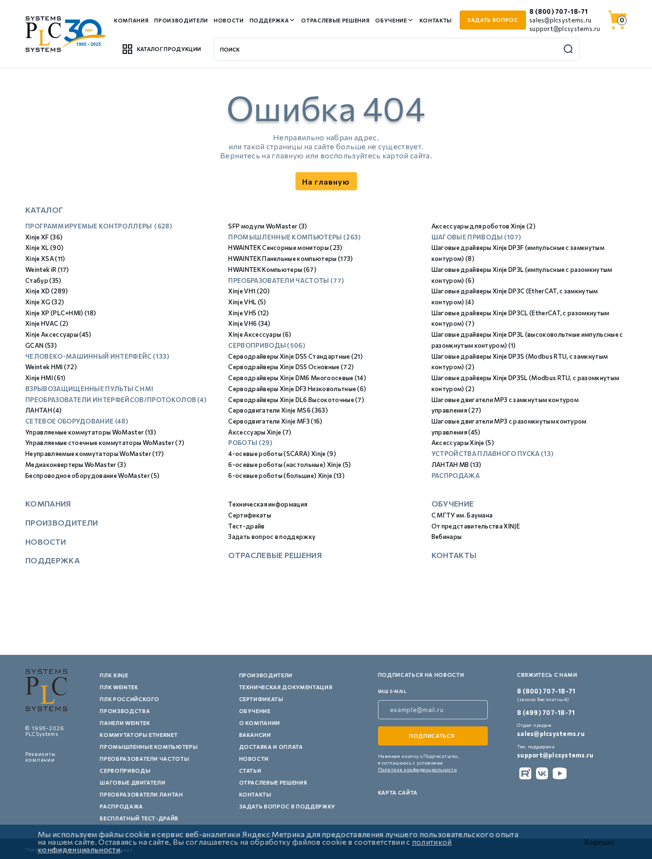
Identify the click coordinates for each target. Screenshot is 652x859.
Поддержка (269, 20)
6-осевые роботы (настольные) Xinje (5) (289, 464)
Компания (131, 20)
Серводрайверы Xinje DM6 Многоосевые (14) (297, 378)
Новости (229, 20)
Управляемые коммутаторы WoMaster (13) (90, 432)
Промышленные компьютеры (149, 747)
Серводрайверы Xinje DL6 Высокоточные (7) (296, 400)
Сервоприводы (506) (266, 345)
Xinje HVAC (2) (46, 323)
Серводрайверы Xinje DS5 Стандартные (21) (295, 356)
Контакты (436, 20)
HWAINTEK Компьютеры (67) (272, 269)
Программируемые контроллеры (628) (98, 226)
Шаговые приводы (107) (476, 237)
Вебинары (446, 536)
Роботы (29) (250, 442)
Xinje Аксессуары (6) (259, 334)
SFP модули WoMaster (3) (267, 226)
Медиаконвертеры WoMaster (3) (75, 464)
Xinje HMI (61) (45, 378)
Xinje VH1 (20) (249, 291)
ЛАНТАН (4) (43, 410)
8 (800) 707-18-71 (558, 11)
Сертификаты (249, 515)
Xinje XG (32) (44, 302)
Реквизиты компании (40, 757)
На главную (326, 181)
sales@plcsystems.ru (560, 20)
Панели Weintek (125, 723)
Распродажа (455, 475)
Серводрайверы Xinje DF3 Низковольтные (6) (297, 389)
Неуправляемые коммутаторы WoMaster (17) (94, 453)
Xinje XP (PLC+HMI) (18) (60, 313)
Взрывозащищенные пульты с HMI (89, 389)
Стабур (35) (43, 280)
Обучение (391, 20)
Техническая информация (267, 504)
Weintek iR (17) (47, 269)
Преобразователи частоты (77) (286, 280)
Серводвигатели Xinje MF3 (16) (275, 421)
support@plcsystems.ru (564, 28)
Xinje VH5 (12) (248, 313)
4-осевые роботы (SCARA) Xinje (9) (282, 453)
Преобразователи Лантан (141, 794)
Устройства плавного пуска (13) (492, 453)
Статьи (250, 770)
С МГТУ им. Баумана (462, 515)
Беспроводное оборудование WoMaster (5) (92, 475)
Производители (181, 20)
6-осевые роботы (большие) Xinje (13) (286, 475)
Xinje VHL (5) (247, 302)
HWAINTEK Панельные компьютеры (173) (290, 258)
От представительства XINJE (475, 526)
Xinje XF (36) (44, 237)
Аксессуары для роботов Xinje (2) (483, 226)
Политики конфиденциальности (417, 769)
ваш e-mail (392, 691)
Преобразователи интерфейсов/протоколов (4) (115, 400)
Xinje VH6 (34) (249, 323)
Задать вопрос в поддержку (271, 536)
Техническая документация (286, 687)
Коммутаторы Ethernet (139, 735)
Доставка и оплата (271, 747)
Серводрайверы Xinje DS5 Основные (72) (291, 367)
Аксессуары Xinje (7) (259, 432)
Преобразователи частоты (144, 759)
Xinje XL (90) (44, 247)
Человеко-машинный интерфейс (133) (97, 356)
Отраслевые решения (335, 20)
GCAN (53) (41, 345)
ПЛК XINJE (114, 675)
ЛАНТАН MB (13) (456, 464)
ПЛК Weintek (119, 687)
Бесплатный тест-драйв (139, 818)
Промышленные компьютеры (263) (294, 237)
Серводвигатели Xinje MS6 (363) (278, 410)
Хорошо (599, 842)
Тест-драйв (246, 526)
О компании (260, 723)
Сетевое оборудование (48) (76, 421)
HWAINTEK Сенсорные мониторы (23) (285, 247)
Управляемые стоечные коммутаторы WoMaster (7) (104, 442)
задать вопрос (492, 20)
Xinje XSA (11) (45, 258)
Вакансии (255, 735)
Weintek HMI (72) (51, 367)
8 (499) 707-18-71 (546, 712)
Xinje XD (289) (46, 291)
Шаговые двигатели (132, 782)
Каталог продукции (169, 49)
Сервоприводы (125, 770)
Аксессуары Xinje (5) (462, 442)
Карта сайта (398, 792)
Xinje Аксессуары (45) (58, 334)
